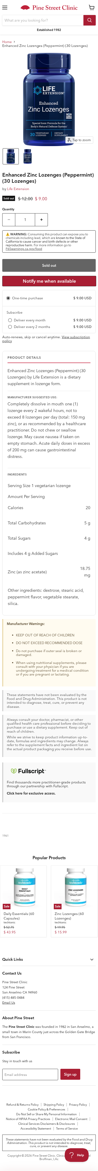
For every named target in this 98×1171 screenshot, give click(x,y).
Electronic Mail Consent (71, 1119)
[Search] (89, 20)
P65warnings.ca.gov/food (24, 249)
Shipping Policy (54, 1104)
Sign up (70, 1074)
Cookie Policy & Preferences (46, 1109)
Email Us (8, 1003)
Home (7, 42)
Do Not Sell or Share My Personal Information (46, 1114)
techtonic (9, 922)
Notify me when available (49, 281)
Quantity (8, 209)
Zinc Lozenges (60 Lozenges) (69, 916)
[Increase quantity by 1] (41, 219)
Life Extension (18, 189)
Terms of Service (67, 1128)
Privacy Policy (78, 1104)
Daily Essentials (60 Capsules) (19, 916)
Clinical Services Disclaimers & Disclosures (46, 1123)
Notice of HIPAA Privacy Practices (28, 1119)
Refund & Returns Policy (22, 1104)
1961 (5, 835)
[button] (10, 156)
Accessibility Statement (36, 1128)
